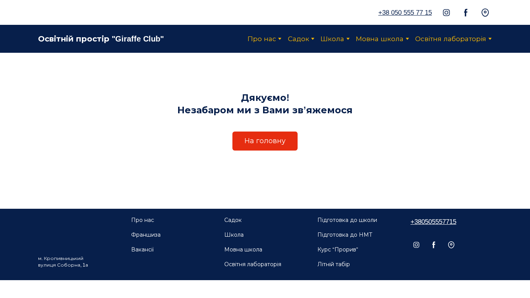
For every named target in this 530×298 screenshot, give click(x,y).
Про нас (262, 39)
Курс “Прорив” (337, 249)
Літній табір (333, 264)
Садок (298, 39)
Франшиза (146, 235)
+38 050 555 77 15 (405, 12)
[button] (446, 12)
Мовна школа (380, 39)
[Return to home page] (56, 12)
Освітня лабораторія (450, 39)
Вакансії (142, 249)
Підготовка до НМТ (344, 235)
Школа (332, 39)
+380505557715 (433, 221)
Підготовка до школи (347, 220)
